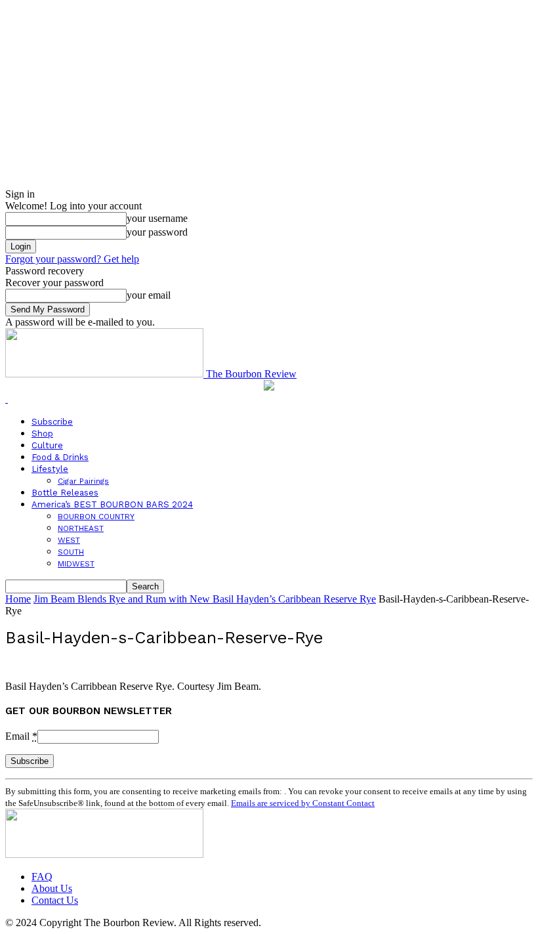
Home (18, 599)
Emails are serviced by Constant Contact (303, 803)
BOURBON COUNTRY (96, 516)
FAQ (41, 876)
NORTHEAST (81, 528)
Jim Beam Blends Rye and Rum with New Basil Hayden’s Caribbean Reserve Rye (204, 599)
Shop (42, 433)
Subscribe (52, 422)
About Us (51, 888)
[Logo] (6, 398)
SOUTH (71, 552)
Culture (47, 445)
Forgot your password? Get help (72, 259)
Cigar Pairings (83, 481)
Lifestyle (49, 469)
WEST (69, 540)
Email (21, 736)
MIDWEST (76, 563)
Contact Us (54, 900)
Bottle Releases (64, 493)
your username (157, 218)
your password (157, 232)
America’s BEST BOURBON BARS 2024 (112, 504)
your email (149, 295)
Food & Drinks (60, 457)
